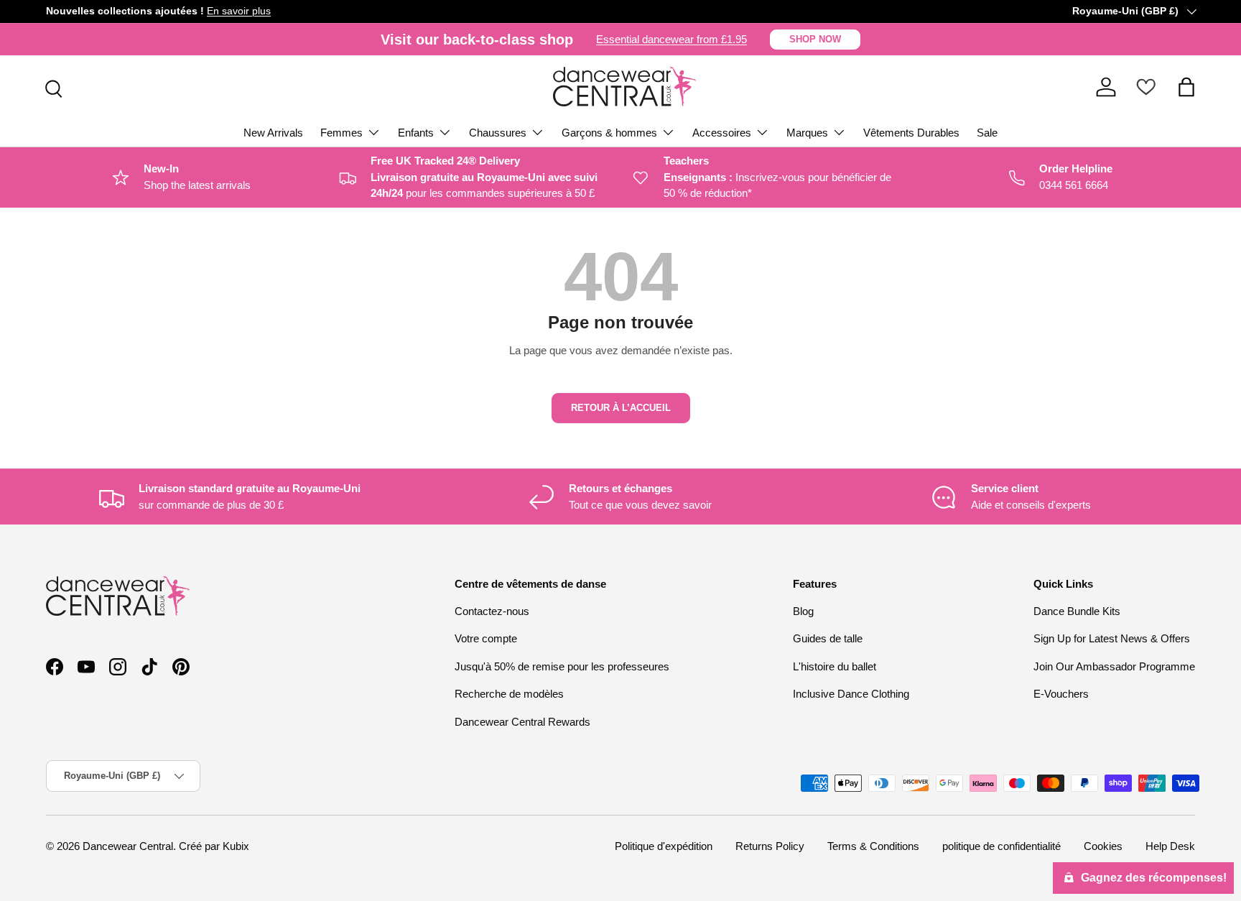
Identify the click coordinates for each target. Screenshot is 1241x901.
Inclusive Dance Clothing (851, 694)
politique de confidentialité (1001, 846)
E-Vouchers (1061, 694)
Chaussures (497, 132)
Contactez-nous (492, 611)
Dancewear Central (128, 846)
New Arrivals (273, 132)
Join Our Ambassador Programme (1114, 666)
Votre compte (486, 638)
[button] (1186, 87)
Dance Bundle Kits (1076, 611)
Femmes (341, 132)
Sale (987, 132)
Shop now (815, 39)
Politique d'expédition (663, 846)
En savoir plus (239, 11)
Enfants (416, 132)
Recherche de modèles (509, 694)
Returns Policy (769, 846)
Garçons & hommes (609, 132)
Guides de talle (828, 638)
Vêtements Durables (911, 132)
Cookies (1103, 846)
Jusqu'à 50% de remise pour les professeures (562, 666)
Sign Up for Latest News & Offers (1111, 638)
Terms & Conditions (873, 846)
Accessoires (721, 132)
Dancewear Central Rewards (522, 722)
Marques (807, 132)
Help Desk (1170, 846)
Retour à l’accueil (621, 407)
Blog (803, 611)
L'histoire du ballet (834, 666)
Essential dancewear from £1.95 (671, 39)
